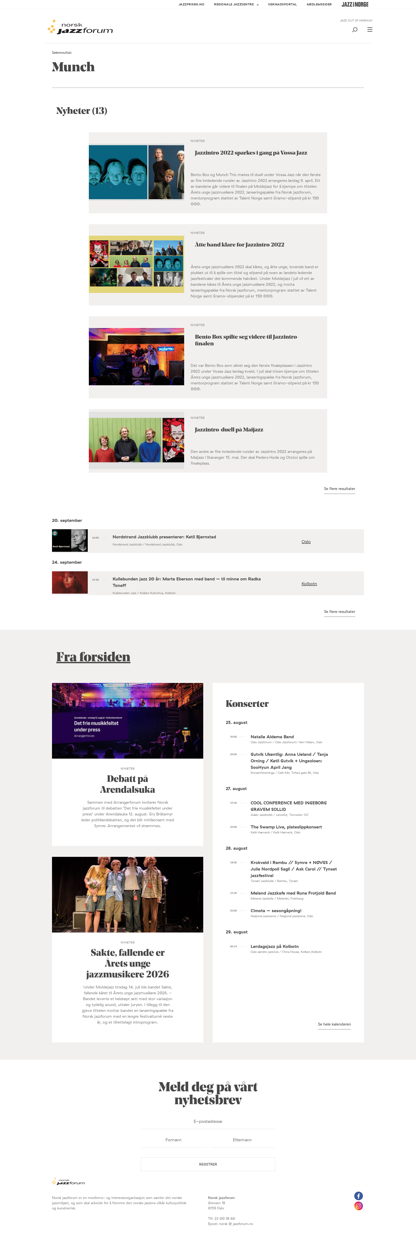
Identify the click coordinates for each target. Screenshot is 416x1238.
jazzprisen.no (192, 4)
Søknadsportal (282, 4)
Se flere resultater (339, 488)
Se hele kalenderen (334, 1024)
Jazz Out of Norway (356, 20)
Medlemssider (319, 4)
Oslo (306, 541)
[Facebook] (358, 1199)
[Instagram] (358, 1209)
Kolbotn (309, 583)
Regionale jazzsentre (234, 4)
